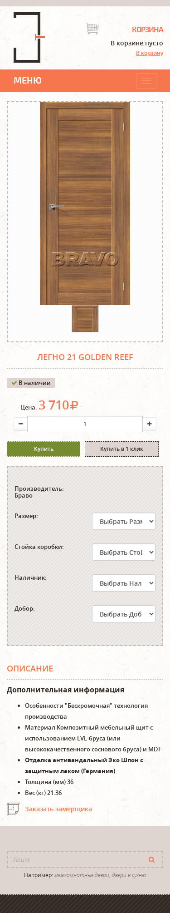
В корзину (149, 53)
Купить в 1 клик (121, 449)
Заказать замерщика (58, 808)
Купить (43, 449)
